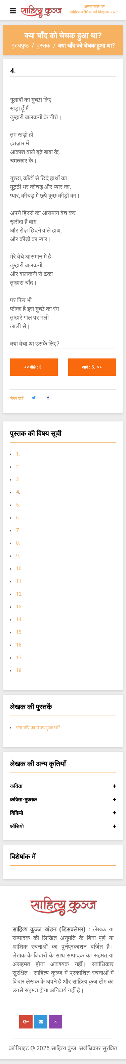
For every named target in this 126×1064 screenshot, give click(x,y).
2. (18, 466)
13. (20, 606)
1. (18, 454)
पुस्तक (43, 45)
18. (19, 670)
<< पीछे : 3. (34, 367)
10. (20, 568)
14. (20, 619)
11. (20, 581)
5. (18, 505)
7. (18, 530)
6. (18, 517)
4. (18, 492)
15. (20, 632)
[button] (33, 398)
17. (20, 657)
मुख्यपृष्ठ (20, 45)
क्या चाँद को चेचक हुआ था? (38, 727)
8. (18, 543)
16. (20, 645)
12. (20, 594)
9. (18, 555)
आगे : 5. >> (92, 367)
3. (18, 479)
